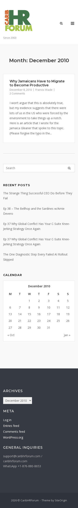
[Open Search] (61, 24)
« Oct (11, 335)
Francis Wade (43, 90)
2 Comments (17, 93)
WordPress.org (13, 437)
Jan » (67, 335)
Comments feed (14, 432)
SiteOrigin (61, 500)
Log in (7, 420)
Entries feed (11, 426)
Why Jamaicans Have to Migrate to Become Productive (37, 83)
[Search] (69, 168)
